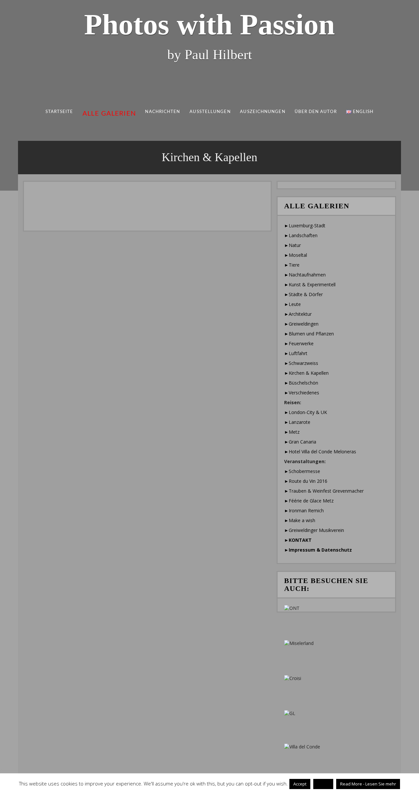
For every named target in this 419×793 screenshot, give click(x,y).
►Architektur (298, 314)
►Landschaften (301, 235)
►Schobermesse (302, 471)
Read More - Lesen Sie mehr (368, 784)
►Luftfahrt (295, 353)
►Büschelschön (301, 383)
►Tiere (292, 265)
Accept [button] (299, 784)
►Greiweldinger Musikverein (314, 530)
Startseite (59, 112)
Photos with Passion (209, 24)
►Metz (292, 432)
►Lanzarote (297, 422)
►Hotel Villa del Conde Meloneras (320, 451)
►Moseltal (295, 255)
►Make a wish (299, 520)
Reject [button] (323, 784)
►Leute (292, 304)
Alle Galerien (109, 113)
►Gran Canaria (300, 442)
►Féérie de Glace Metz (309, 501)
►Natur (292, 245)
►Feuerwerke (299, 343)
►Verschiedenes (301, 392)
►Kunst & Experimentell (310, 284)
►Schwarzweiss (301, 363)
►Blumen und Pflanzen (309, 333)
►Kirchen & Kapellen (306, 373)
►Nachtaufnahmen (305, 275)
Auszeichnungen (262, 112)
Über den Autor (316, 112)
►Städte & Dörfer (303, 294)
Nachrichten (162, 112)
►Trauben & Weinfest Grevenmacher (324, 491)
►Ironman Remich (304, 510)
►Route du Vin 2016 (305, 481)
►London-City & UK (305, 412)
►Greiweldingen (301, 324)
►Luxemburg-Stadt (304, 225)
